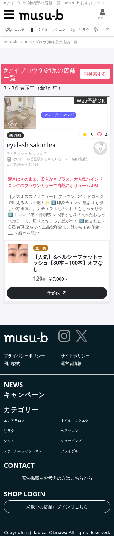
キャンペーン (24, 394)
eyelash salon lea (31, 145)
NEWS (13, 384)
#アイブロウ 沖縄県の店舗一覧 (51, 42)
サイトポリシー (75, 356)
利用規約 (12, 363)
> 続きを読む (27, 233)
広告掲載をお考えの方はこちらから (57, 478)
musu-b (10, 42)
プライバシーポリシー (24, 356)
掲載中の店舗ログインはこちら (57, 507)
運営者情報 (71, 363)
